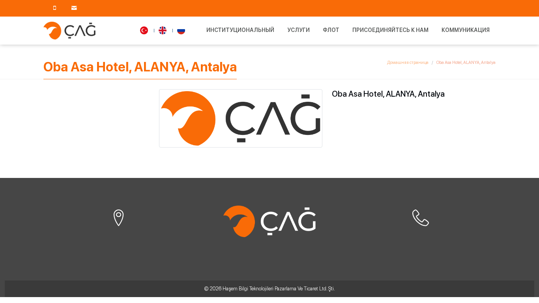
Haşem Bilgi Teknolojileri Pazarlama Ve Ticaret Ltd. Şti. (279, 289)
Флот (331, 30)
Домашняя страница (408, 62)
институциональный (240, 30)
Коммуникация (466, 30)
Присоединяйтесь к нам (390, 30)
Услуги (298, 30)
